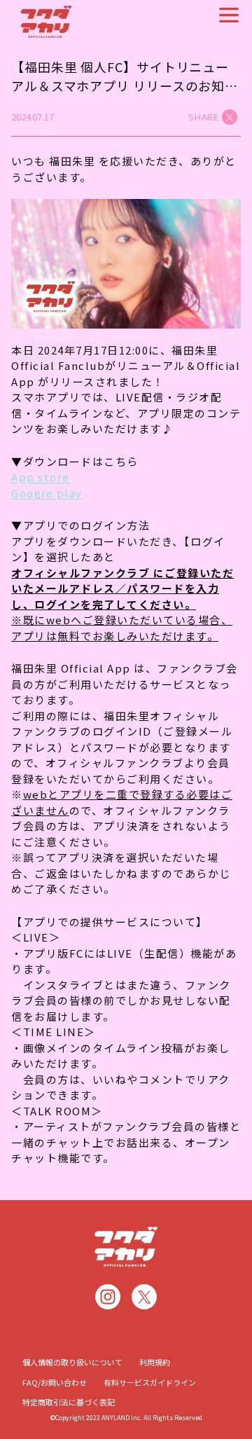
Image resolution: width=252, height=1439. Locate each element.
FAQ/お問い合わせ (54, 1382)
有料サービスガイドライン (150, 1382)
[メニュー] (229, 15)
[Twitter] (144, 1296)
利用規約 (154, 1362)
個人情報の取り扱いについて (72, 1362)
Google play (47, 493)
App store (40, 476)
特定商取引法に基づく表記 (68, 1401)
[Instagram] (107, 1296)
